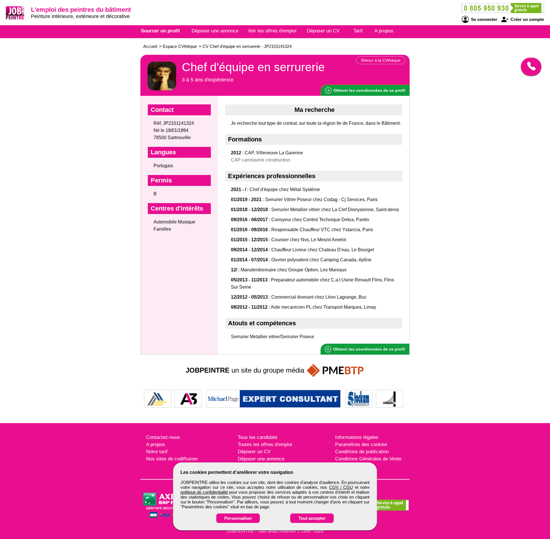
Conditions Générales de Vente (368, 459)
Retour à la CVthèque (380, 60)
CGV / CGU (341, 487)
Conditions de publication (362, 451)
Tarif (358, 31)
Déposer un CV (323, 31)
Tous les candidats (258, 437)
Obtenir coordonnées (368, 90)
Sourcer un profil (160, 31)
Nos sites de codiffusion (172, 459)
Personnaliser (238, 518)
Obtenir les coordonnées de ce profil (368, 349)
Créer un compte (526, 19)
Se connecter (483, 19)
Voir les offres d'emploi (272, 31)
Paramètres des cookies (361, 444)
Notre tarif (157, 451)
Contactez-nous (163, 437)
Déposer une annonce (215, 31)
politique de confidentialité (204, 492)
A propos (383, 31)
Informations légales (356, 437)
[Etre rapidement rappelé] (529, 66)
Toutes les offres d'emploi (265, 444)
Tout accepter (312, 518)
